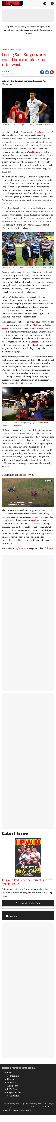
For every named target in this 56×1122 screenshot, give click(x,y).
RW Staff (6, 71)
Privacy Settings (25, 1110)
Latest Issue (15, 833)
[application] (28, 492)
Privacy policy (14, 1110)
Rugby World (20, 548)
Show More (13, 916)
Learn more (28, 33)
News (12, 50)
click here (48, 548)
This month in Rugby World (28, 903)
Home (4, 50)
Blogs (18, 50)
